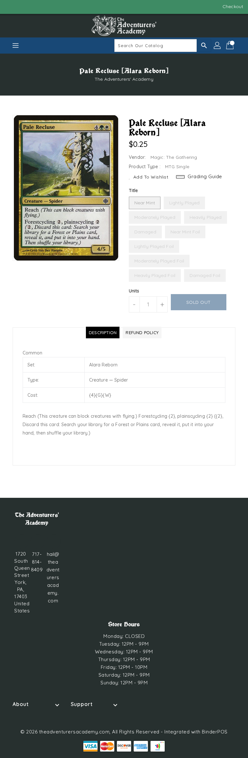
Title (133, 190)
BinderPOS (215, 732)
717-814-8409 (36, 562)
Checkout (232, 6)
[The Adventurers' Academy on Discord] (22, 6)
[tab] (102, 332)
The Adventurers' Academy (124, 79)
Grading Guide (205, 176)
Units (134, 291)
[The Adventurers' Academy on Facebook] (10, 6)
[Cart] (230, 45)
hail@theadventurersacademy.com (52, 577)
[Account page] (217, 45)
